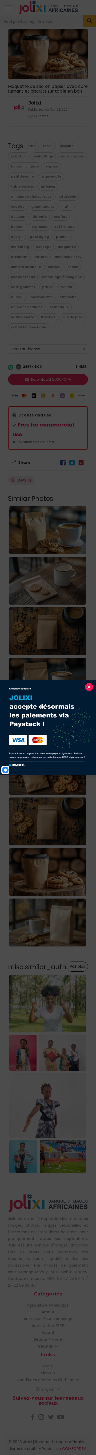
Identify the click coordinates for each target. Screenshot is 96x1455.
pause (47, 287)
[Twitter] (72, 462)
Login (48, 1366)
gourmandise (42, 206)
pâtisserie (67, 196)
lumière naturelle (26, 267)
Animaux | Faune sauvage (48, 1318)
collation (19, 156)
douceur (18, 216)
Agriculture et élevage (48, 1305)
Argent (48, 1332)
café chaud (64, 226)
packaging (39, 236)
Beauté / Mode (48, 1339)
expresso (39, 226)
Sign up (48, 1373)
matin (66, 206)
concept (43, 246)
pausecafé (51, 176)
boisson (18, 226)
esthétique (59, 307)
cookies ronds (23, 277)
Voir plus (77, 966)
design (17, 236)
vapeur (52, 166)
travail (66, 287)
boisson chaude (25, 166)
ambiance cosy (68, 257)
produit (62, 236)
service (54, 267)
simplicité (68, 297)
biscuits (67, 146)
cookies (17, 206)
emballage (43, 156)
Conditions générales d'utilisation (48, 1380)
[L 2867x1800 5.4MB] (10, 367)
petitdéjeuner (23, 176)
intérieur (48, 186)
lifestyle (48, 317)
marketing (20, 246)
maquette (67, 246)
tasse (48, 146)
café (31, 146)
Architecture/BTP (48, 1325)
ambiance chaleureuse (31, 196)
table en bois (22, 186)
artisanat (19, 257)
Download (50, 379)
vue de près (72, 317)
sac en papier (72, 156)
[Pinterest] (81, 462)
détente (40, 216)
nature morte (22, 317)
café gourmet (23, 287)
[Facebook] (63, 462)
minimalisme (42, 297)
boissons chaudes (27, 307)
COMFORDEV (74, 1448)
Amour (48, 1312)
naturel (41, 257)
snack (72, 267)
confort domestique (28, 327)
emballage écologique (62, 277)
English (48, 1389)
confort (60, 216)
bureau (17, 297)
